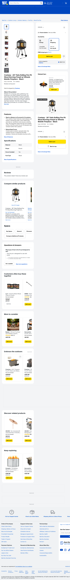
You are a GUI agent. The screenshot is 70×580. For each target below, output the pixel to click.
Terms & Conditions (10, 572)
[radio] (43, 44)
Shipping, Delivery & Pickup (8, 529)
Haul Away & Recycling (26, 539)
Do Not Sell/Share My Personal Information (43, 572)
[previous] (4, 254)
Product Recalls (5, 536)
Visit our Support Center (26, 526)
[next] (31, 254)
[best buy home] (5, 3)
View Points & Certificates (26, 550)
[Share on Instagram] (65, 550)
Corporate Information (45, 548)
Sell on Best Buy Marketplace (47, 526)
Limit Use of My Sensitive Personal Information (56, 572)
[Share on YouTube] (61, 550)
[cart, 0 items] (66, 3)
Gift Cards (3, 541)
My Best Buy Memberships (27, 548)
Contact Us (23, 541)
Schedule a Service (25, 531)
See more (6, 104)
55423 (49, 52)
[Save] (64, 56)
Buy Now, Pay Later (6, 555)
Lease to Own (4, 553)
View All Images (15, 205)
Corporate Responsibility (46, 553)
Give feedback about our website (23, 566)
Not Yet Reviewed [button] (9, 212)
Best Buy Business (44, 539)
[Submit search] (41, 3)
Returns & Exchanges (6, 531)
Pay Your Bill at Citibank (7, 550)
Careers (42, 550)
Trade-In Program (5, 539)
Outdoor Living (12, 20)
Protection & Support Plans (27, 536)
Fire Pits (30, 20)
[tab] (9, 231)
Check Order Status (6, 526)
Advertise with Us (44, 529)
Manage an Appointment (26, 534)
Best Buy (4, 20)
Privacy (16, 571)
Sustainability (43, 555)
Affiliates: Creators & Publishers (48, 531)
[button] (64, 27)
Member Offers (24, 553)
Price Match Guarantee (7, 534)
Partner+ (42, 541)
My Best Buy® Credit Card (7, 548)
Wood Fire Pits (37, 20)
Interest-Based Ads (21, 572)
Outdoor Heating (22, 20)
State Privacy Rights (26, 572)
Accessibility (4, 571)
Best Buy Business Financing (8, 558)
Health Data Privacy (33, 572)
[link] (29, 297)
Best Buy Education (45, 536)
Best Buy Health (44, 534)
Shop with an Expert (25, 529)
